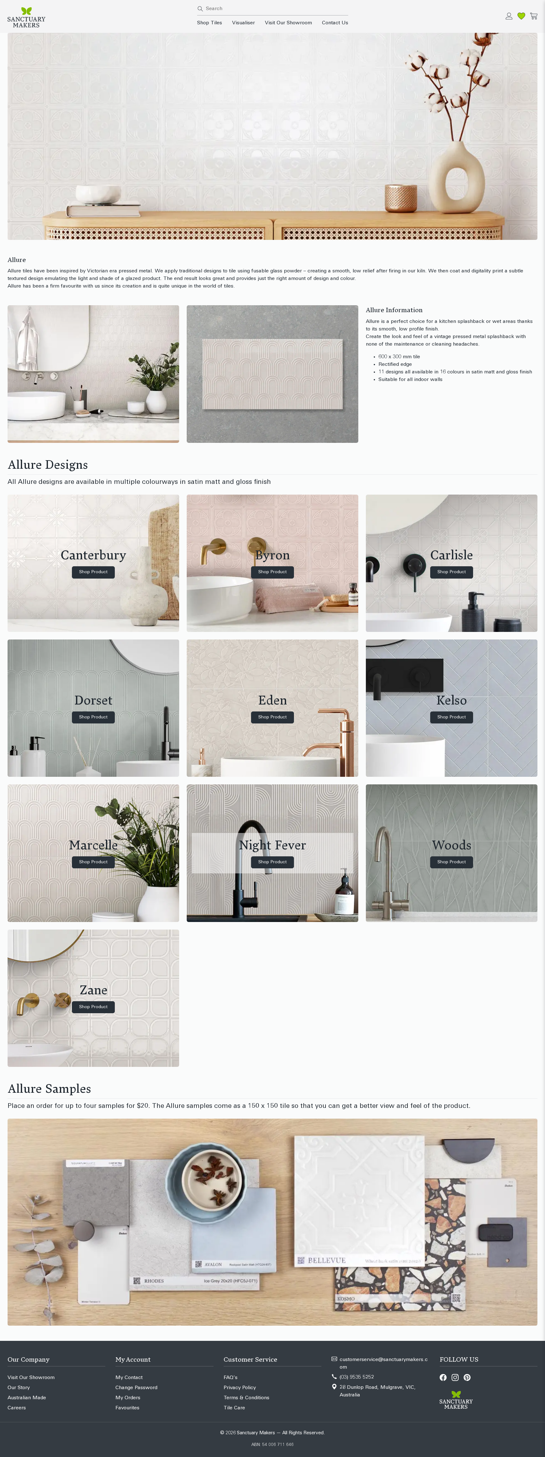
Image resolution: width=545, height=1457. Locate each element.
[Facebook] (443, 1377)
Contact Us (335, 23)
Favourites (127, 1408)
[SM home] (99, 17)
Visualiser (243, 23)
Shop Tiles (209, 23)
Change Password (136, 1387)
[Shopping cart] (533, 16)
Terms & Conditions (246, 1398)
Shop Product (93, 572)
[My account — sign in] (509, 16)
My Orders (127, 1398)
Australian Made (27, 1398)
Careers (17, 1408)
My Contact (129, 1377)
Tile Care (234, 1408)
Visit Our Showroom (288, 23)
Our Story (19, 1387)
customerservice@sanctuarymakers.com (384, 1363)
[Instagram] (455, 1377)
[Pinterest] (467, 1377)
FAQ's (230, 1377)
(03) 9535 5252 (357, 1377)
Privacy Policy (240, 1387)
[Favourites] (521, 16)
